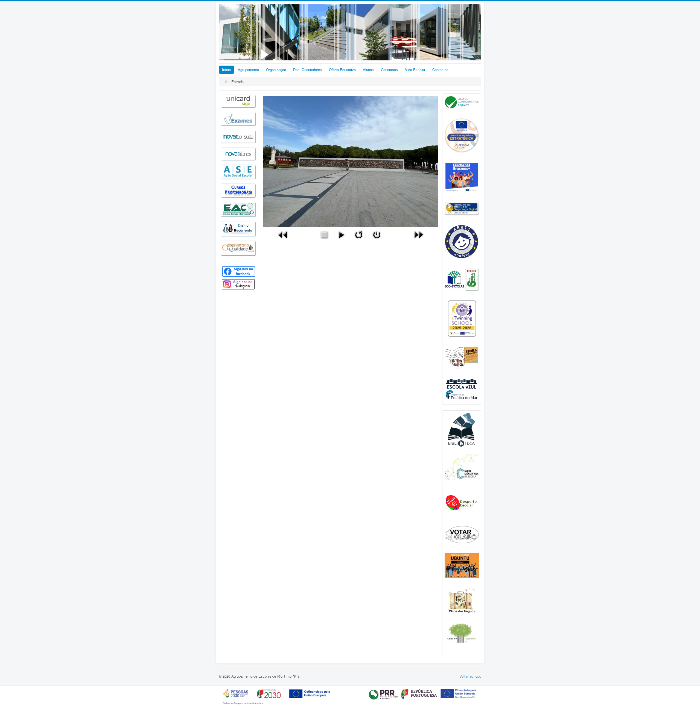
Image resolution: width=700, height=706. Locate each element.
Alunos (368, 69)
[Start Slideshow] (341, 234)
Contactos (440, 69)
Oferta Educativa (342, 69)
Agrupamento (248, 69)
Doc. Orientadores (307, 69)
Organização (276, 69)
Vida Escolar (415, 69)
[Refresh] (359, 234)
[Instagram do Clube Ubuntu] (462, 564)
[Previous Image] (283, 234)
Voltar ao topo (470, 676)
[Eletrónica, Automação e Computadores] (238, 208)
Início (226, 69)
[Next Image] (418, 234)
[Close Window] (377, 234)
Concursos (389, 69)
